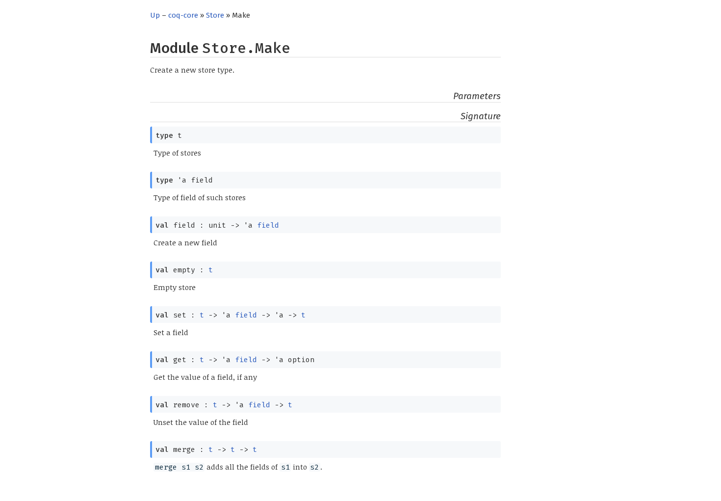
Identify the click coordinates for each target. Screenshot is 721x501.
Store (215, 15)
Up (155, 15)
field (268, 225)
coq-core (183, 15)
